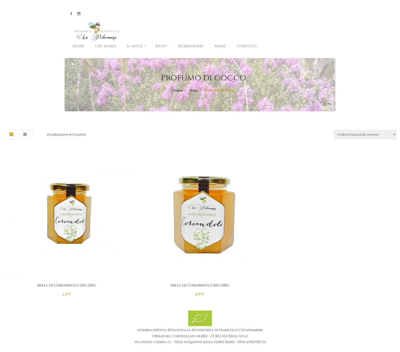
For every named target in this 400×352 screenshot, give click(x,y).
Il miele (135, 46)
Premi (220, 46)
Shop (161, 46)
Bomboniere (191, 46)
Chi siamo (105, 46)
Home (78, 46)
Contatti (247, 46)
